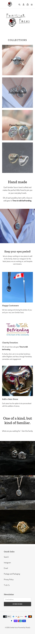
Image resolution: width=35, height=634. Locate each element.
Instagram (7, 562)
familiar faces (14, 627)
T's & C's (7, 585)
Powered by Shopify (24, 627)
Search (6, 557)
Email (6, 568)
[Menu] (32, 4)
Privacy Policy (9, 579)
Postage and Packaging (12, 574)
